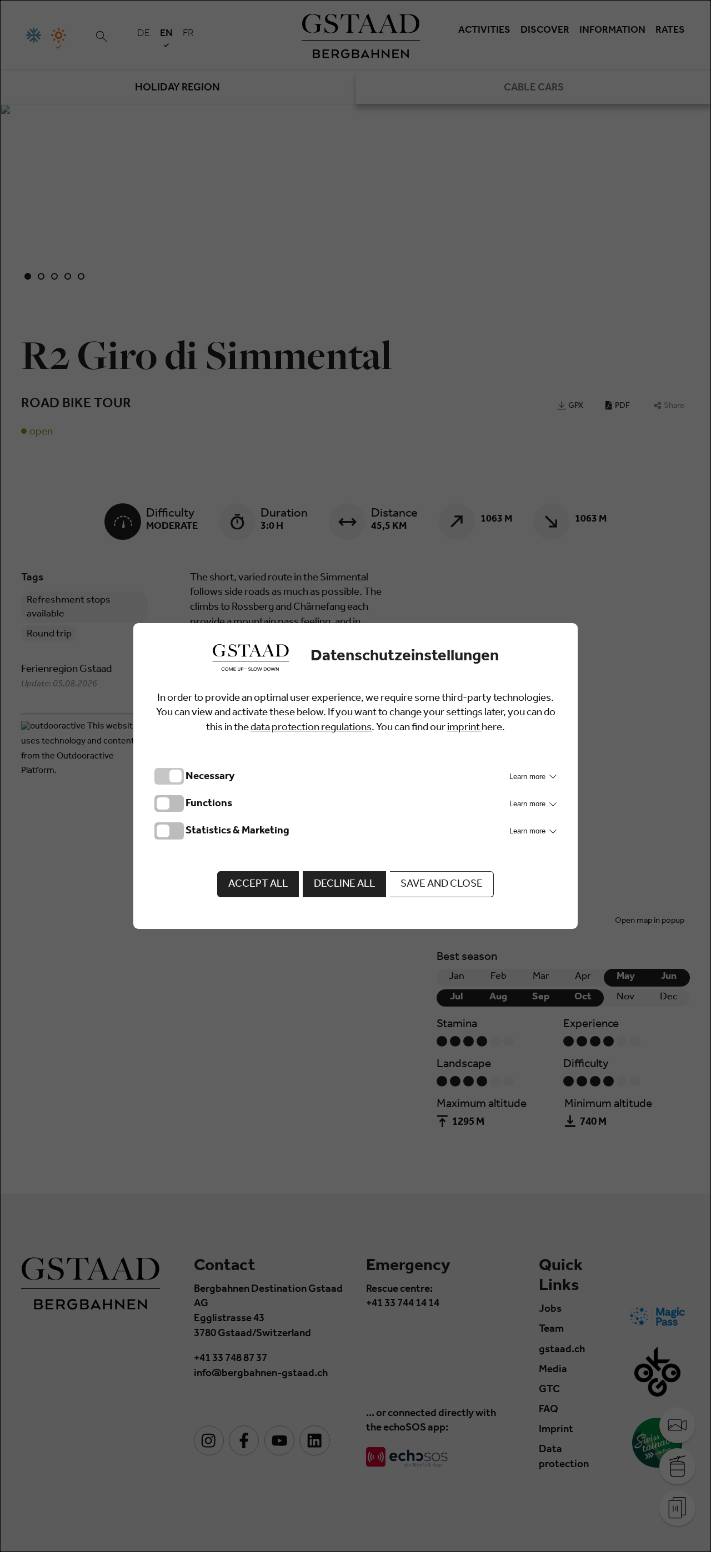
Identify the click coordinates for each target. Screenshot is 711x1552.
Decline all (344, 884)
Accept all (258, 884)
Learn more (528, 776)
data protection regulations (311, 728)
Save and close (441, 884)
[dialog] (355, 776)
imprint (464, 728)
